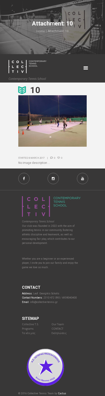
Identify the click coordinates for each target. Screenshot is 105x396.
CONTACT (57, 328)
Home (40, 31)
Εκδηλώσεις (59, 333)
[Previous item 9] (35, 121)
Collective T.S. (30, 324)
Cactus (62, 393)
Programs (27, 328)
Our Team (58, 324)
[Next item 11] (69, 121)
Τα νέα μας (28, 333)
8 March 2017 (36, 157)
